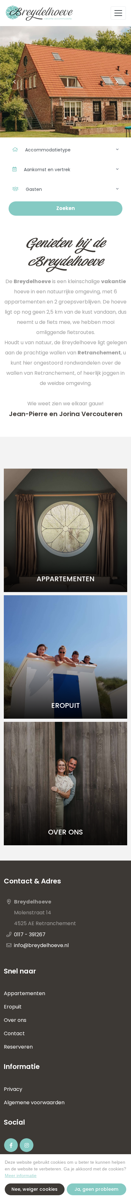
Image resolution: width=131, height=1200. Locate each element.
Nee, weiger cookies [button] (34, 1189)
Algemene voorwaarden (34, 1102)
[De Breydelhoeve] (40, 13)
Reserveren (18, 1046)
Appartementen (24, 993)
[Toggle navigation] (118, 13)
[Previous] (14, 82)
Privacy (13, 1089)
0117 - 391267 (29, 934)
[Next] (117, 82)
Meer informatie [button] (21, 1175)
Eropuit (13, 1006)
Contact (14, 1033)
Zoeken (65, 208)
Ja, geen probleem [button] (96, 1189)
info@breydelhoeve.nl (41, 945)
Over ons (16, 1020)
